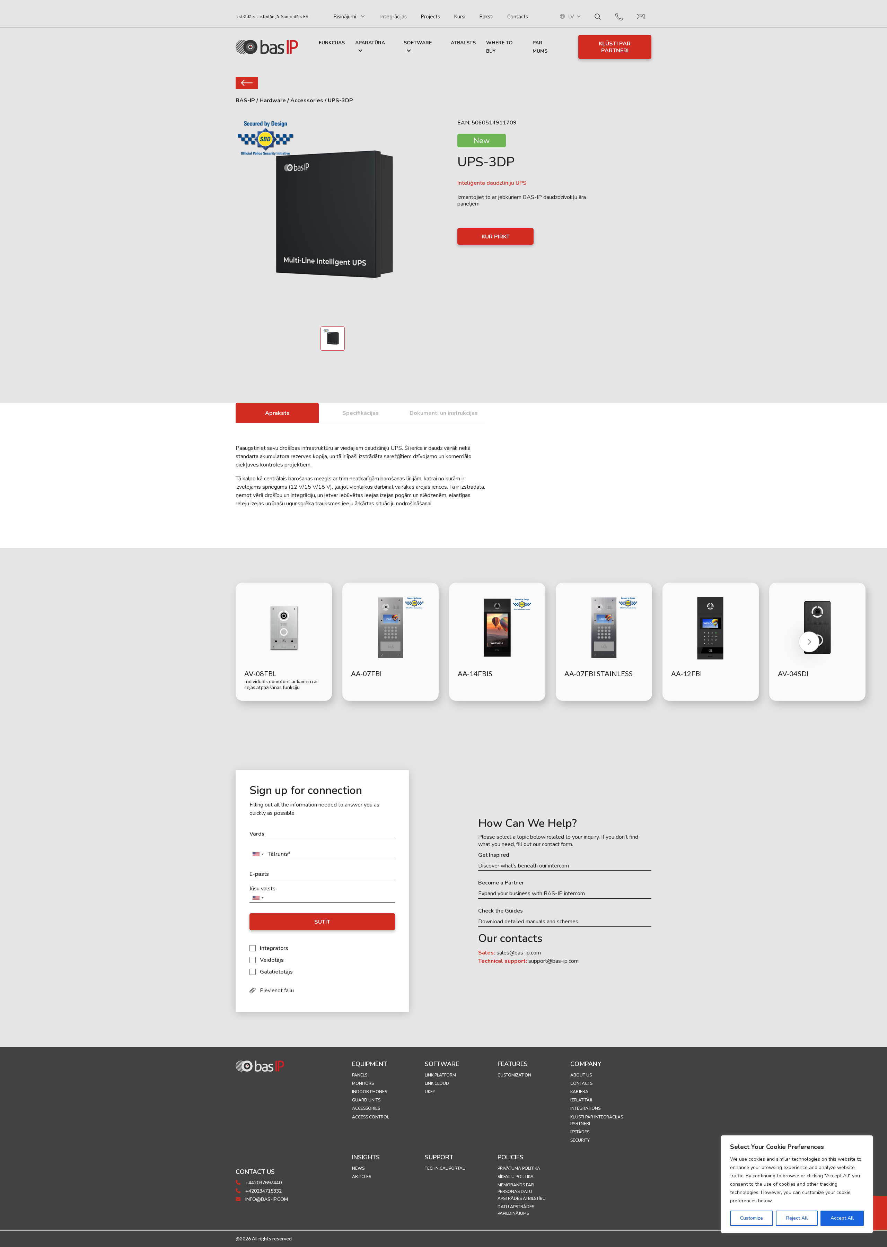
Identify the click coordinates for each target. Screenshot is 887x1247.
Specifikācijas (360, 413)
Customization (514, 1075)
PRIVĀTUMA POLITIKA (519, 1168)
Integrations (585, 1108)
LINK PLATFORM (440, 1075)
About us (581, 1075)
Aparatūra (370, 43)
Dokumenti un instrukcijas (444, 413)
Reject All (797, 1218)
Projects (430, 16)
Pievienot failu (277, 990)
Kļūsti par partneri (615, 47)
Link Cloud (437, 1083)
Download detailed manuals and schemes (528, 921)
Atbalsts (463, 43)
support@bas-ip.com (553, 961)
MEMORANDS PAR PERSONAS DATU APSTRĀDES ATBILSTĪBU (522, 1191)
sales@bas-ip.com (519, 953)
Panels (359, 1075)
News (358, 1168)
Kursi (459, 16)
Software (418, 43)
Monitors (363, 1083)
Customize (751, 1218)
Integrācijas (393, 16)
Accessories (366, 1108)
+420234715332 (263, 1191)
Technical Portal (445, 1168)
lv (571, 16)
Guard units (366, 1100)
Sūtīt (322, 922)
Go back (247, 83)
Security (580, 1140)
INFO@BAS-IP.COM (266, 1199)
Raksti (486, 16)
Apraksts (277, 413)
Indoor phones (369, 1092)
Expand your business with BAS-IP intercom (531, 893)
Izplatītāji (581, 1100)
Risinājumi (344, 16)
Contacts (517, 16)
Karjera (579, 1092)
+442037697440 (263, 1182)
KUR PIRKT (496, 237)
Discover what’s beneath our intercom (523, 866)
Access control (370, 1117)
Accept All (842, 1218)
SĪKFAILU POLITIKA (516, 1176)
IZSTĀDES (579, 1132)
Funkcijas (332, 43)
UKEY (430, 1092)
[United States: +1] (258, 854)
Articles (361, 1176)
